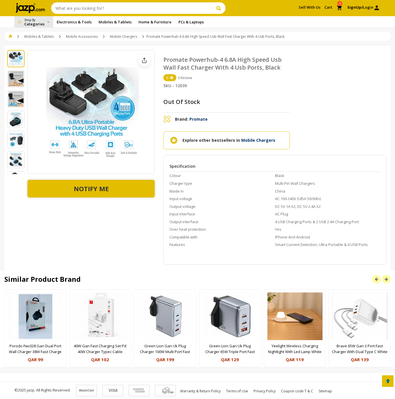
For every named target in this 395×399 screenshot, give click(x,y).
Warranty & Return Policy (200, 391)
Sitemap (325, 391)
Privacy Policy (265, 391)
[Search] (219, 8)
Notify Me (91, 188)
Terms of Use (237, 391)
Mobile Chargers (123, 36)
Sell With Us (309, 7)
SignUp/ (355, 7)
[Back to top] (388, 381)
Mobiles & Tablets (39, 36)
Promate (198, 119)
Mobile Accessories (82, 36)
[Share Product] (144, 60)
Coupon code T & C (297, 391)
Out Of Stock (181, 102)
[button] (11, 36)
